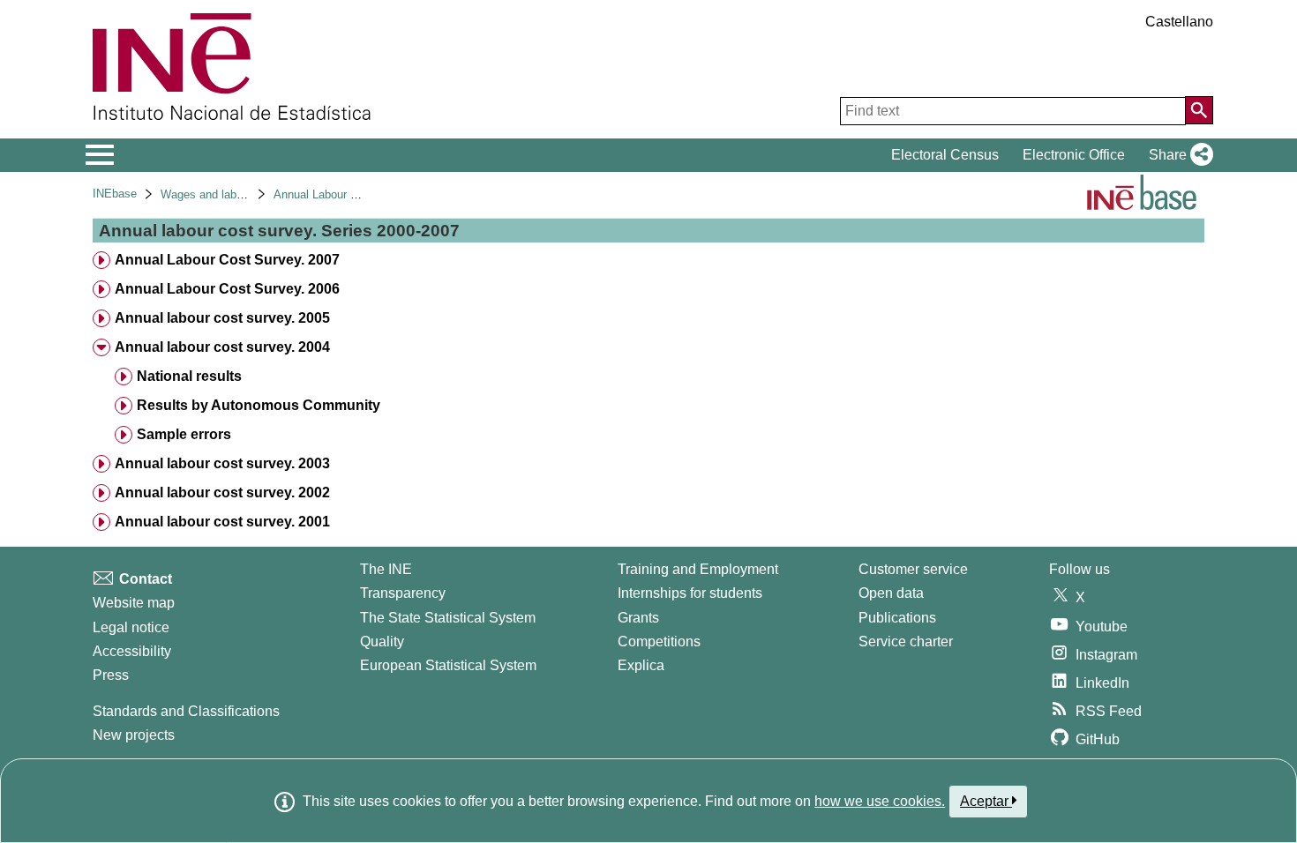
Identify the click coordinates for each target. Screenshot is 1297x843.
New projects (134, 734)
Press (111, 675)
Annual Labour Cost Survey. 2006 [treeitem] (227, 288)
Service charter (905, 641)
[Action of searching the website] (1199, 110)
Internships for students (690, 593)
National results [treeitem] (189, 376)
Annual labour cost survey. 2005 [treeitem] (222, 317)
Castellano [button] (1179, 21)
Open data (891, 593)
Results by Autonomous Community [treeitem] (258, 405)
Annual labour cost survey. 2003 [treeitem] (222, 463)
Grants (638, 617)
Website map (134, 602)
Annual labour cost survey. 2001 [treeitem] (222, 521)
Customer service (913, 569)
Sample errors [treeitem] (184, 434)
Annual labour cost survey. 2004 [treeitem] (222, 346)
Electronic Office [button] (1074, 154)
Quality (382, 641)
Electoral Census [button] (945, 154)
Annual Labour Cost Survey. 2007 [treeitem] (227, 259)
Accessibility (132, 651)
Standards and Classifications (186, 711)
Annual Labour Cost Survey (344, 194)
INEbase (115, 193)
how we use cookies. (879, 801)
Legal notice (131, 627)
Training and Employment (698, 569)
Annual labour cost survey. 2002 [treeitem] (222, 492)
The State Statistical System (448, 617)
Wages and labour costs (222, 194)
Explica (641, 665)
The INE (386, 569)
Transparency (403, 593)
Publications (897, 617)
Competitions (659, 641)
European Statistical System (448, 665)
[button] (1177, 155)
